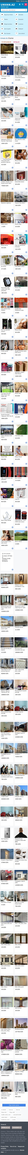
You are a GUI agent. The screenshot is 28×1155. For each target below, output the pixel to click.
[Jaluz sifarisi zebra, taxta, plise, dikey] (7, 1024)
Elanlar (18, 1)
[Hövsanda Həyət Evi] (21, 770)
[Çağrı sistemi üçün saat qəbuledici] (7, 473)
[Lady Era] (20, 494)
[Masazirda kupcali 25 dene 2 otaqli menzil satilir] (7, 601)
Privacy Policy (4, 1146)
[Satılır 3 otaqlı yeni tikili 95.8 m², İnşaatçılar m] (7, 1066)
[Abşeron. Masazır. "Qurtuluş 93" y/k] (7, 686)
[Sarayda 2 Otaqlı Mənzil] (7, 855)
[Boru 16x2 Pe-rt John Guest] (20, 134)
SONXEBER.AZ (17, 1127)
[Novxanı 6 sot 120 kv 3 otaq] (7, 1045)
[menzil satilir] (7, 580)
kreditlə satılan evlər (5, 1114)
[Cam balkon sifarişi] (20, 261)
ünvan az (18, 1109)
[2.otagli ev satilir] (21, 813)
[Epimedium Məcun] (7, 367)
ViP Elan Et (16, 42)
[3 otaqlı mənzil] (7, 791)
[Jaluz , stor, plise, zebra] (21, 918)
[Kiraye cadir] (20, 388)
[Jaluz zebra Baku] (7, 1003)
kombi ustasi (13, 1117)
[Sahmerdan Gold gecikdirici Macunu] (7, 156)
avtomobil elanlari (17, 1114)
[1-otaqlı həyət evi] (21, 707)
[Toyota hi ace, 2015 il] (20, 198)
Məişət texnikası (8, 24)
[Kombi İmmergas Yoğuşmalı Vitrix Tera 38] (7, 409)
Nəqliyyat (20, 28)
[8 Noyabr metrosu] (21, 791)
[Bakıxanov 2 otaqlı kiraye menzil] (21, 897)
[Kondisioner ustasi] (20, 50)
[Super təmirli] (7, 876)
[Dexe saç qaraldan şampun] (7, 325)
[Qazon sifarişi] (20, 536)
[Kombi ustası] (20, 219)
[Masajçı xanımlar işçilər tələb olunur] (20, 346)
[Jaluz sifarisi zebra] (7, 939)
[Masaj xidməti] (7, 50)
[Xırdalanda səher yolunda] (21, 1045)
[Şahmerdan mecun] (20, 177)
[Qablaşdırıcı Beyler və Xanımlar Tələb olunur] (7, 134)
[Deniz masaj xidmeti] (7, 515)
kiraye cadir (12, 1112)
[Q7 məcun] (7, 261)
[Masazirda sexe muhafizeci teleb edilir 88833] (21, 834)
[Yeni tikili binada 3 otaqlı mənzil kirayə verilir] (7, 728)
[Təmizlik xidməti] (21, 622)
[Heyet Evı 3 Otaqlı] (21, 1066)
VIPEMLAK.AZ (5, 1127)
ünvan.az (11, 1109)
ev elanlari (3, 1109)
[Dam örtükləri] (20, 473)
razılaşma (3, 1148)
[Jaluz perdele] (21, 1003)
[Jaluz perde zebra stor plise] (7, 918)
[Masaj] (20, 92)
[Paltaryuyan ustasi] (7, 71)
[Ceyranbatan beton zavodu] (7, 92)
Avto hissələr (7, 33)
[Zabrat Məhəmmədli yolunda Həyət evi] (7, 664)
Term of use (13, 1146)
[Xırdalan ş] (21, 749)
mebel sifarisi (4, 1117)
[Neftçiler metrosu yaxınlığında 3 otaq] (21, 580)
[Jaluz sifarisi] (21, 939)
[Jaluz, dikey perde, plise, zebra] (21, 664)
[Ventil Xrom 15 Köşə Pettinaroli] (20, 113)
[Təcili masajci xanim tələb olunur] (7, 536)
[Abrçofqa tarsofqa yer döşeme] (7, 643)
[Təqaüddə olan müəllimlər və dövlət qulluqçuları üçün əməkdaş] (7, 1088)
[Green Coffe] (7, 452)
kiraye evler (4, 1112)
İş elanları (20, 24)
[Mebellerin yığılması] (7, 198)
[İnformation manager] (7, 897)
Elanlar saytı (4, 7)
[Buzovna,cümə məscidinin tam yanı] (21, 643)
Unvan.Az (4, 38)
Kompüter (20, 19)
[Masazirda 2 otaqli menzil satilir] (7, 622)
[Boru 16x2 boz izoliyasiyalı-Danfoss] (20, 71)
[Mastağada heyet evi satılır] (21, 728)
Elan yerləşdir (25, 4)
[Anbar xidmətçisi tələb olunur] (7, 431)
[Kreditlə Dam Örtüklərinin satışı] (20, 304)
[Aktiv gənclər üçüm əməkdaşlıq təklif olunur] (7, 770)
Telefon (6, 19)
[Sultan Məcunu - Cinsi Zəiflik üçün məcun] (20, 515)
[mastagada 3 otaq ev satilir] (21, 876)
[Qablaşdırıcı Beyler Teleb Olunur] (20, 367)
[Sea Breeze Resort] (21, 1024)
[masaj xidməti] (7, 346)
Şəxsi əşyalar (7, 28)
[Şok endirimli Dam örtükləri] (7, 304)
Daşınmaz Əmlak (8, 14)
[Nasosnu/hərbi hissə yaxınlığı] (7, 707)
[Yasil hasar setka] (20, 431)
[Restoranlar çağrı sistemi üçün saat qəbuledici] (7, 282)
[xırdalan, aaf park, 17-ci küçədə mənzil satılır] (7, 177)
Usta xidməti (21, 33)
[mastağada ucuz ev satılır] (7, 749)
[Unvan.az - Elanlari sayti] (8, 4)
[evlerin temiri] (7, 219)
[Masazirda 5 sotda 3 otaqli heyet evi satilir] (21, 601)
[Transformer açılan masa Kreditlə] (21, 855)
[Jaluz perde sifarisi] (7, 961)
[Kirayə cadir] (20, 282)
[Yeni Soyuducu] (7, 834)
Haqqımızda (21, 1146)
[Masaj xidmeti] (20, 156)
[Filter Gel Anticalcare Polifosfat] (20, 240)
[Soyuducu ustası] (20, 409)
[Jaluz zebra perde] (21, 982)
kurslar (13, 1119)
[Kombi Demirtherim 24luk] (21, 1088)
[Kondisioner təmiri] (7, 113)
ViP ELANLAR (7, 42)
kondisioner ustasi (5, 1119)
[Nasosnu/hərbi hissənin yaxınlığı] (21, 686)
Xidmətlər (20, 14)
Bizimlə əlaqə (24, 1)
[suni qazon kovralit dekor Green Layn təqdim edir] (7, 388)
